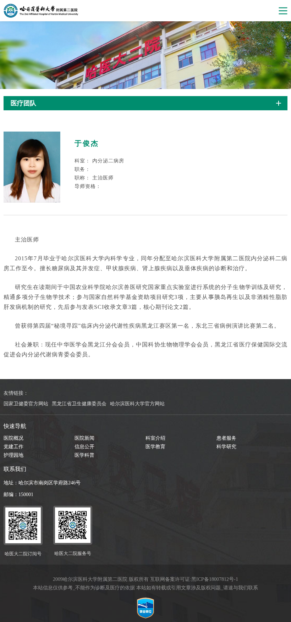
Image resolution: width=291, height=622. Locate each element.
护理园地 (13, 455)
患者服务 (226, 438)
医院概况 (13, 438)
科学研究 (226, 446)
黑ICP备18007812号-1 (214, 579)
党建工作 (13, 446)
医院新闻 (84, 438)
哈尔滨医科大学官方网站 (137, 403)
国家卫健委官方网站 (26, 403)
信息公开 (84, 446)
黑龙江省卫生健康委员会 (79, 403)
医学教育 (155, 446)
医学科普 (84, 455)
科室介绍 (155, 438)
